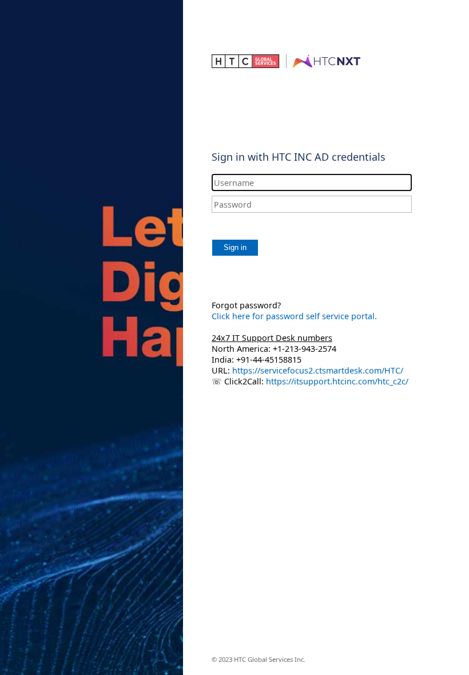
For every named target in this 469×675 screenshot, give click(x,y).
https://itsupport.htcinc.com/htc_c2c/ (336, 381)
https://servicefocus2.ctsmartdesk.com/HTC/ (317, 370)
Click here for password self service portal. (294, 316)
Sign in (235, 247)
